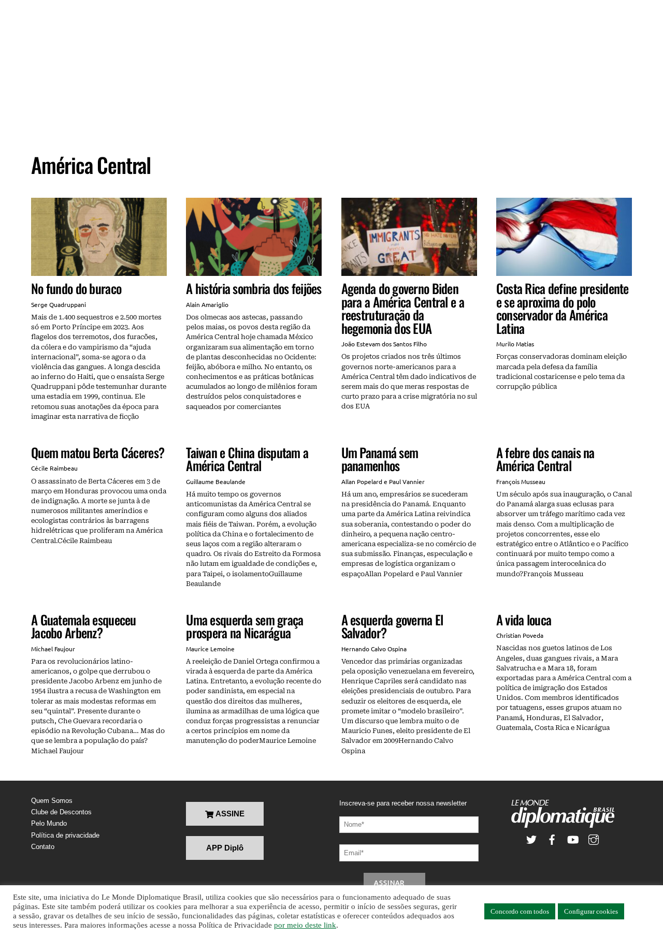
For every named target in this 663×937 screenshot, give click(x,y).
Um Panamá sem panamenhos (380, 459)
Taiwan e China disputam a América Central (247, 459)
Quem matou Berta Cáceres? (97, 452)
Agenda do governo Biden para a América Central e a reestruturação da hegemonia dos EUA (402, 308)
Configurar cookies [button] (591, 911)
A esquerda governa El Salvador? (392, 626)
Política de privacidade (65, 835)
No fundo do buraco (76, 288)
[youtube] (573, 839)
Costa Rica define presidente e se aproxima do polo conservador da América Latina (562, 308)
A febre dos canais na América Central (545, 459)
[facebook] (552, 839)
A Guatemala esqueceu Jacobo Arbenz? (83, 626)
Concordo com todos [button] (520, 911)
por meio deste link (305, 925)
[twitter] (531, 839)
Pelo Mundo (49, 823)
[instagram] (593, 839)
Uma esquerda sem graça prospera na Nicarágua (244, 626)
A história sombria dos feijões (254, 288)
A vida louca (523, 619)
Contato (42, 847)
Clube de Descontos (61, 812)
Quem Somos (52, 800)
